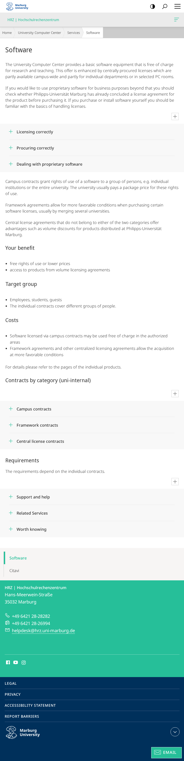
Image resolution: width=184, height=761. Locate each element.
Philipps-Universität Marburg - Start (19, 6)
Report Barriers (22, 716)
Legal (11, 683)
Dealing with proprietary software (49, 162)
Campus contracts (34, 407)
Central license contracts (40, 440)
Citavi (14, 570)
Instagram (24, 663)
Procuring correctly (35, 146)
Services (73, 32)
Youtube (15, 663)
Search (165, 6)
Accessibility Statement (30, 705)
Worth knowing (31, 528)
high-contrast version (153, 6)
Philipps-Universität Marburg (31, 740)
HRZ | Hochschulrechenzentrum (177, 20)
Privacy (13, 694)
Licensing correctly (35, 130)
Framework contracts (37, 423)
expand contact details (175, 731)
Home (7, 32)
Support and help (33, 495)
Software (18, 558)
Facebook (7, 663)
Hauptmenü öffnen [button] (177, 6)
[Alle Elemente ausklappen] (175, 116)
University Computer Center (39, 32)
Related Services (32, 511)
